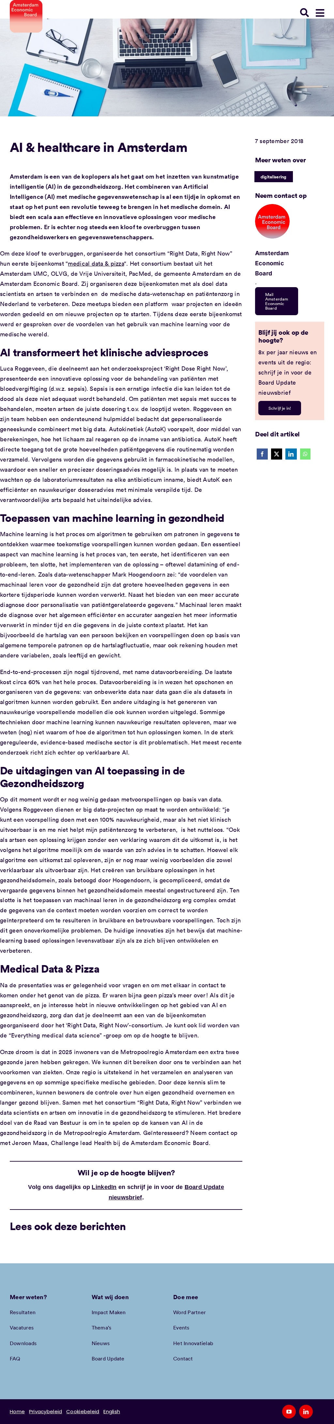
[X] (276, 454)
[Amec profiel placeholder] (272, 207)
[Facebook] (262, 454)
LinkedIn (104, 1187)
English (111, 1411)
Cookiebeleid (82, 1411)
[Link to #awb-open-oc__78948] (320, 13)
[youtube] (289, 1411)
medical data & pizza (96, 263)
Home (17, 1411)
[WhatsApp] (305, 454)
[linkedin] (306, 1411)
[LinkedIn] (291, 454)
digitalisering (274, 177)
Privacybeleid (45, 1411)
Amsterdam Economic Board (272, 263)
